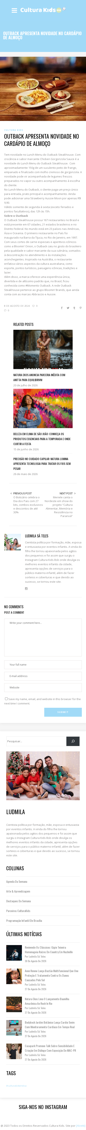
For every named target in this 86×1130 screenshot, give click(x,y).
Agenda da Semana (16, 881)
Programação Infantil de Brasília (24, 920)
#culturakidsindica (16, 1085)
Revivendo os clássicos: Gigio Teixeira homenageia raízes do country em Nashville (49, 949)
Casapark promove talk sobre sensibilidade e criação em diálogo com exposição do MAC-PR (50, 1048)
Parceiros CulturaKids (18, 910)
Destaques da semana (18, 901)
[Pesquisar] (73, 741)
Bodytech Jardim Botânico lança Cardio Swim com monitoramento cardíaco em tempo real (50, 1024)
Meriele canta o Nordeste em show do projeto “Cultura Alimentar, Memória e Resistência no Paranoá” (59, 506)
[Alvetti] (80, 1126)
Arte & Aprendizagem (18, 891)
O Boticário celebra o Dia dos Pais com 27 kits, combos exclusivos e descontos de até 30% (28, 504)
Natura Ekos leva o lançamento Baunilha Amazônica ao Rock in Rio (47, 1001)
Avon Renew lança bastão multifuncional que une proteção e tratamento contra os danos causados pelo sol (51, 975)
